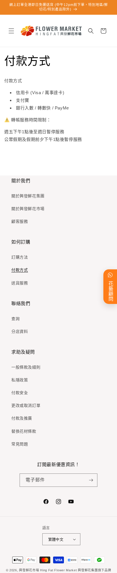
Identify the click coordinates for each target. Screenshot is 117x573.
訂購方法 (19, 257)
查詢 (15, 318)
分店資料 (19, 331)
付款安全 (19, 392)
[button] (11, 31)
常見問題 (19, 444)
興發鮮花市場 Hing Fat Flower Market (48, 570)
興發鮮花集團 (88, 570)
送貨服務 (19, 283)
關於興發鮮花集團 (28, 196)
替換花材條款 (23, 431)
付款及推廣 (21, 418)
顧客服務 (19, 221)
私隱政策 (19, 380)
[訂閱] (91, 480)
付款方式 (19, 270)
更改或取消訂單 (25, 405)
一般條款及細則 (25, 367)
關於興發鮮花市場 (28, 208)
